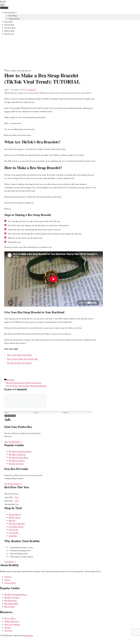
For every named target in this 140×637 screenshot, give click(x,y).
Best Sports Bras (10, 600)
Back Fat (12, 520)
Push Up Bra (13, 529)
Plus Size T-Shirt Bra (17, 523)
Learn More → (10, 561)
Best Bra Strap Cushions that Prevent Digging (23, 382)
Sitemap (7, 627)
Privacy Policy (10, 618)
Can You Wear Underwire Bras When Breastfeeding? (26, 385)
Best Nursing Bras (11, 603)
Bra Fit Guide (9, 606)
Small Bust (13, 535)
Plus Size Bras (9, 28)
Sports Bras (8, 21)
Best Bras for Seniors (17, 460)
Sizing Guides (14, 18)
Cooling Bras (14, 532)
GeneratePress (27, 635)
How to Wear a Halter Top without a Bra (22, 359)
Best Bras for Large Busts (18, 457)
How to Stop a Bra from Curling (19, 355)
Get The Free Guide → (13, 483)
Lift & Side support (16, 526)
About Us (8, 576)
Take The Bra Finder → (13, 441)
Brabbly (3, 1)
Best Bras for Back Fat (17, 454)
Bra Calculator (10, 12)
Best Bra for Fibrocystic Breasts (19, 363)
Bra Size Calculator (16, 463)
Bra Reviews (9, 34)
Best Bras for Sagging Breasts (20, 451)
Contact (7, 579)
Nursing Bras (9, 24)
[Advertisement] (70, 52)
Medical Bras (9, 31)
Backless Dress (14, 517)
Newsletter (8, 630)
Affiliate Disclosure (11, 621)
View (17, 493)
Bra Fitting (13, 15)
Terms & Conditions (12, 624)
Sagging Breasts (15, 514)
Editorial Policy (10, 583)
